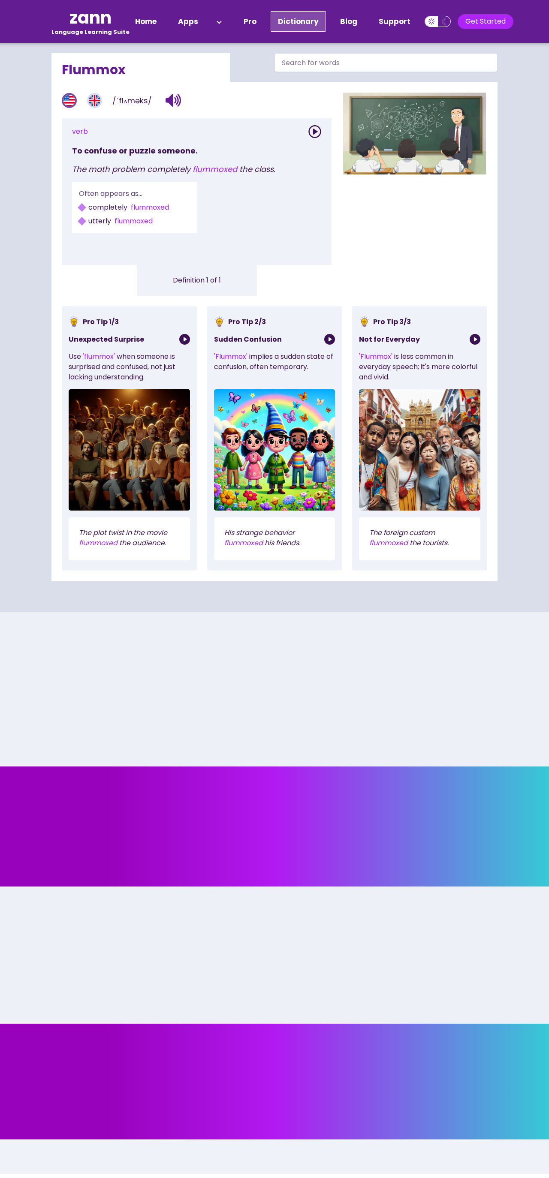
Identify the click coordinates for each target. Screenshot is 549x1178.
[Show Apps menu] (219, 21)
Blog (348, 21)
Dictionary (298, 21)
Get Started (485, 21)
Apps (188, 21)
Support (394, 21)
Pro (250, 21)
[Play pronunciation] (314, 131)
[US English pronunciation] (69, 100)
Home (146, 21)
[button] (173, 100)
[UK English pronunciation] (94, 100)
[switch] (438, 21)
